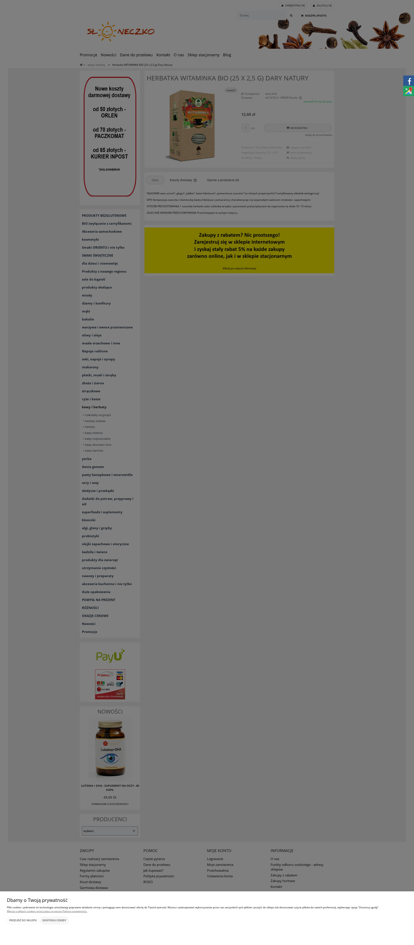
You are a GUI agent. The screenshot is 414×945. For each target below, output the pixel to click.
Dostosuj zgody (54, 920)
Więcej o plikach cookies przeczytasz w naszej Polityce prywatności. (47, 911)
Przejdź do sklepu (23, 920)
